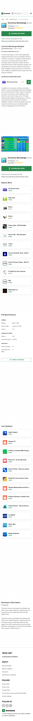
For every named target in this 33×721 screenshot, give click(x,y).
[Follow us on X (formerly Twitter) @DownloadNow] (7, 705)
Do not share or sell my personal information (14, 693)
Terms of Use (5, 687)
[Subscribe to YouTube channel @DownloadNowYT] (10, 705)
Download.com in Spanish (9, 675)
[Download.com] (5, 13)
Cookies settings (6, 696)
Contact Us (5, 672)
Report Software (18, 360)
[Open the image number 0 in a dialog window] (15, 144)
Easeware (5, 605)
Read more (16, 51)
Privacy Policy (6, 684)
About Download (6, 666)
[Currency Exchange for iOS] (3, 25)
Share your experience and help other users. (15, 41)
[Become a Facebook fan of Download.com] (3, 705)
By (11, 26)
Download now (18, 34)
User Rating (11, 28)
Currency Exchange (20, 23)
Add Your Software (7, 669)
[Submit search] (12, 13)
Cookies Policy (6, 690)
